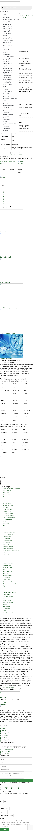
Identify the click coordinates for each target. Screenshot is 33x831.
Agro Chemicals (7, 490)
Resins (4, 598)
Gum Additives (6, 542)
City (1, 812)
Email (1, 805)
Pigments (5, 586)
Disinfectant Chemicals (9, 517)
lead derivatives (7, 559)
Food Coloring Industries (9, 308)
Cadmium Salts (7, 503)
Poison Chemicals (7, 588)
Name (1, 798)
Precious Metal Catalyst (9, 590)
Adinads (4, 784)
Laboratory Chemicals (8, 557)
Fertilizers (5, 528)
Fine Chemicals (7, 530)
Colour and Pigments (8, 509)
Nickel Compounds (7, 575)
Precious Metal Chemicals (9, 592)
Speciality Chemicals (8, 602)
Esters (4, 525)
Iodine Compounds (7, 552)
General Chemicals (7, 540)
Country (2, 808)
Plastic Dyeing (5, 282)
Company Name (4, 815)
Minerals (5, 569)
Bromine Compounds (8, 501)
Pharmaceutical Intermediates (10, 583)
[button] (16, 481)
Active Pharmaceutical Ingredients (11, 488)
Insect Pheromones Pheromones (11, 550)
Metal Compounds (7, 567)
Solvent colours (7, 600)
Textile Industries (6, 257)
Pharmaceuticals (6, 359)
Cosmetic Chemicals (8, 511)
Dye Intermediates (7, 519)
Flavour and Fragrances (9, 532)
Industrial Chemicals (8, 546)
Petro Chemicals (7, 579)
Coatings (5, 507)
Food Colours (6, 538)
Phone (1, 801)
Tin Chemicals (6, 606)
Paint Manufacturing (7, 333)
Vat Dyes (5, 610)
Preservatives (6, 594)
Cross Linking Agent (8, 513)
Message (2, 818)
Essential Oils (6, 523)
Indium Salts (6, 544)
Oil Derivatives (6, 577)
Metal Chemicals (7, 565)
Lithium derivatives (8, 561)
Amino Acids (6, 492)
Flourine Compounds (8, 534)
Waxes (4, 615)
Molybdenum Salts (7, 571)
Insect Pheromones (8, 548)
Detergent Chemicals (8, 515)
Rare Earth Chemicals (8, 596)
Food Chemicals (7, 536)
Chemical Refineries (5, 232)
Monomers (5, 573)
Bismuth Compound (8, 496)
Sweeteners (6, 604)
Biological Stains (7, 494)
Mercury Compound (8, 563)
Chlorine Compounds (8, 505)
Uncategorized (6, 608)
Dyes (4, 521)
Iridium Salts (6, 554)
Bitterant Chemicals (8, 499)
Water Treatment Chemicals (10, 612)
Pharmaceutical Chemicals (9, 581)
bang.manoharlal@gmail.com (7, 687)
